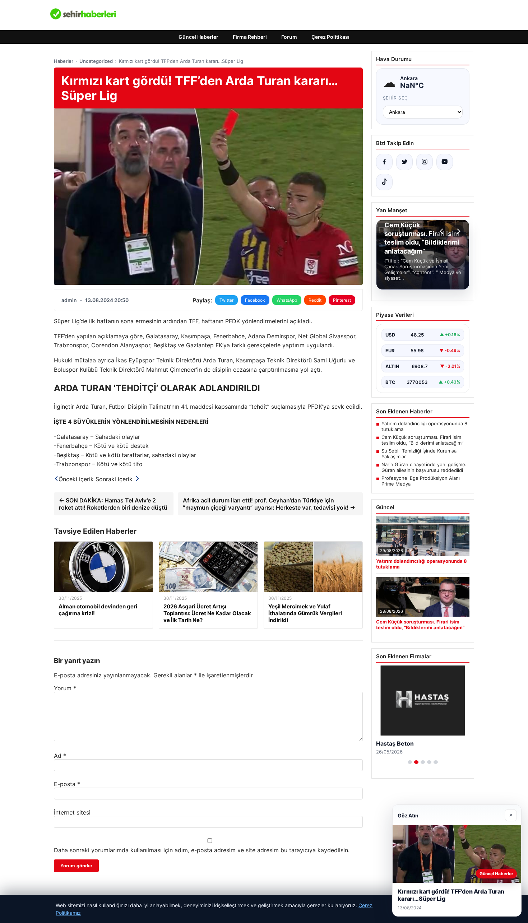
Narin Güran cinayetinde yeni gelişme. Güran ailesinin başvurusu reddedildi (424, 467)
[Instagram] (424, 162)
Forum (289, 37)
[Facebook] (384, 162)
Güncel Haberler (198, 37)
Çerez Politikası (330, 37)
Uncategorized (96, 61)
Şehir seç (395, 98)
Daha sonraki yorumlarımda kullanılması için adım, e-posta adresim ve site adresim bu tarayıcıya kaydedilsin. (201, 850)
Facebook (255, 300)
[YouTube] (444, 162)
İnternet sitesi (72, 812)
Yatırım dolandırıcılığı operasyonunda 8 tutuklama (424, 426)
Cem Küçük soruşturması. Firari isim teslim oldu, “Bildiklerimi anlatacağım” (422, 440)
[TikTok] (384, 182)
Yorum (65, 688)
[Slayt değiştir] (410, 762)
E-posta (67, 784)
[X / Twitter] (404, 162)
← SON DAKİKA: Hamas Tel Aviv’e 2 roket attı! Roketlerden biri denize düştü (113, 504)
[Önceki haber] (442, 231)
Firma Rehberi (250, 37)
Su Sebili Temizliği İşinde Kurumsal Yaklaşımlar (419, 453)
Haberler (63, 61)
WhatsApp (287, 300)
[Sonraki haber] (457, 231)
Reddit (315, 300)
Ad (60, 755)
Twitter (226, 300)
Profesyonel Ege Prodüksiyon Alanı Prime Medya (420, 481)
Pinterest (342, 300)
